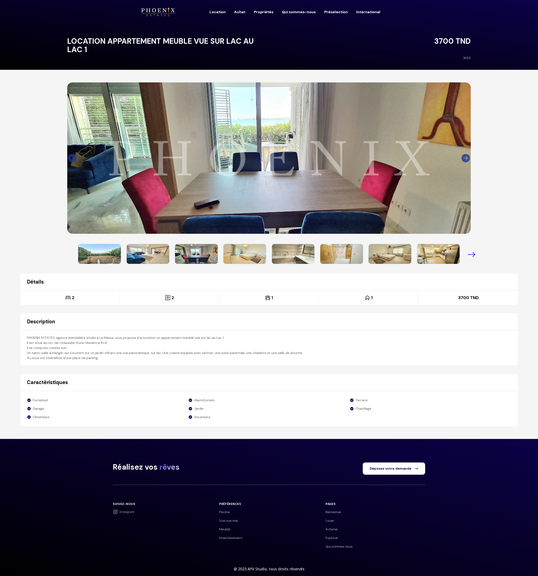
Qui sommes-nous (299, 12)
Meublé (224, 529)
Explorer (332, 538)
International (368, 12)
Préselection (336, 12)
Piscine (224, 512)
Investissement (230, 538)
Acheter (332, 529)
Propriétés (263, 12)
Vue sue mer (228, 520)
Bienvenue (333, 512)
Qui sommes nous (339, 546)
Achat (239, 12)
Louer (330, 520)
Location (218, 12)
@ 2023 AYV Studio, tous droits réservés (269, 568)
